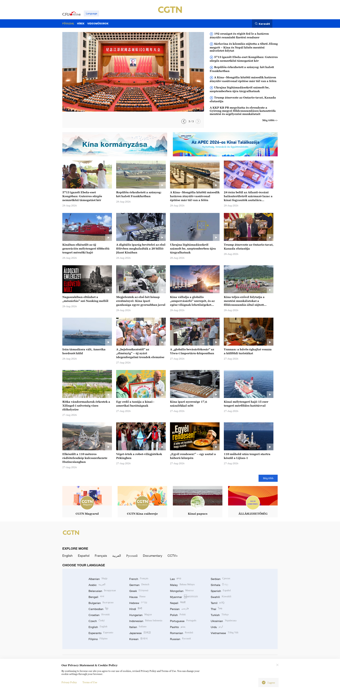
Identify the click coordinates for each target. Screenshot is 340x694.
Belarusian (102, 591)
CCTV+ (173, 555)
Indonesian (145, 621)
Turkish (220, 615)
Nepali (177, 603)
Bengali (96, 597)
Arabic (97, 585)
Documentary (152, 555)
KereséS (264, 23)
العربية (116, 555)
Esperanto (101, 633)
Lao (175, 579)
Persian (179, 609)
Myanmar (184, 597)
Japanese (140, 633)
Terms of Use (90, 682)
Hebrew (138, 603)
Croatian (99, 615)
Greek (138, 591)
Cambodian (98, 609)
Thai (216, 609)
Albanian (98, 579)
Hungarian (140, 615)
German (139, 585)
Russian (180, 639)
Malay (182, 585)
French (138, 579)
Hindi (135, 609)
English (67, 555)
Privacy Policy (69, 682)
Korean (138, 639)
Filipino (98, 639)
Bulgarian (101, 603)
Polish (178, 615)
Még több (268, 478)
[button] (198, 121)
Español (83, 555)
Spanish (221, 591)
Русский (132, 555)
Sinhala (219, 585)
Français (101, 555)
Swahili (221, 597)
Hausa (137, 597)
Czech (97, 621)
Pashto (177, 627)
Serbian (220, 579)
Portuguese (183, 621)
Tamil (218, 603)
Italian (137, 627)
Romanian (181, 633)
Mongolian (182, 591)
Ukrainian (223, 621)
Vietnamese (224, 633)
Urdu (217, 627)
